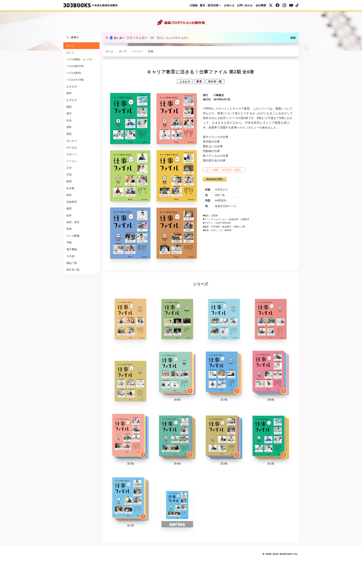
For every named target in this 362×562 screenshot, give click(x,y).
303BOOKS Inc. (289, 554)
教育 (69, 208)
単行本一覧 (73, 269)
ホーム (110, 51)
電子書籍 (71, 249)
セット (70, 52)
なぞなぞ (71, 100)
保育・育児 (73, 222)
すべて (70, 45)
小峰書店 (218, 95)
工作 (69, 168)
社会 (69, 120)
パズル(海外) (73, 72)
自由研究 (71, 201)
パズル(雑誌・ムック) (79, 59)
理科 (69, 127)
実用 (69, 229)
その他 (70, 256)
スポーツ (71, 154)
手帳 (69, 242)
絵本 (69, 215)
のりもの (71, 147)
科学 (69, 195)
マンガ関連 (73, 235)
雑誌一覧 (71, 263)
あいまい (119, 37)
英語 (69, 134)
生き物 (70, 188)
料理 (69, 181)
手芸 (69, 174)
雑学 (69, 93)
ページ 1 (137, 51)
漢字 (69, 113)
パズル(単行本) (75, 66)
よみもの (71, 86)
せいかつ (71, 140)
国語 (69, 106)
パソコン (71, 161)
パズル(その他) (75, 79)
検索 (293, 37)
